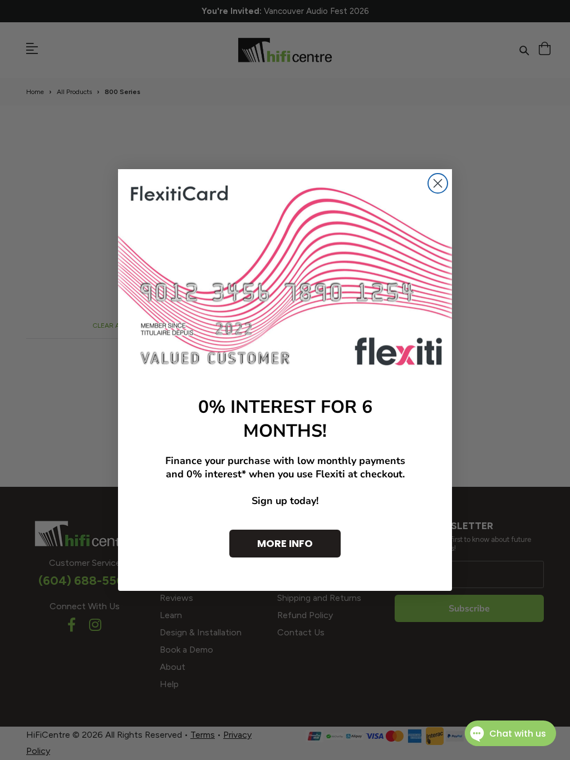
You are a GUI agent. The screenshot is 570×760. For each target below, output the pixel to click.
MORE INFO (285, 543)
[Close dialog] (438, 183)
